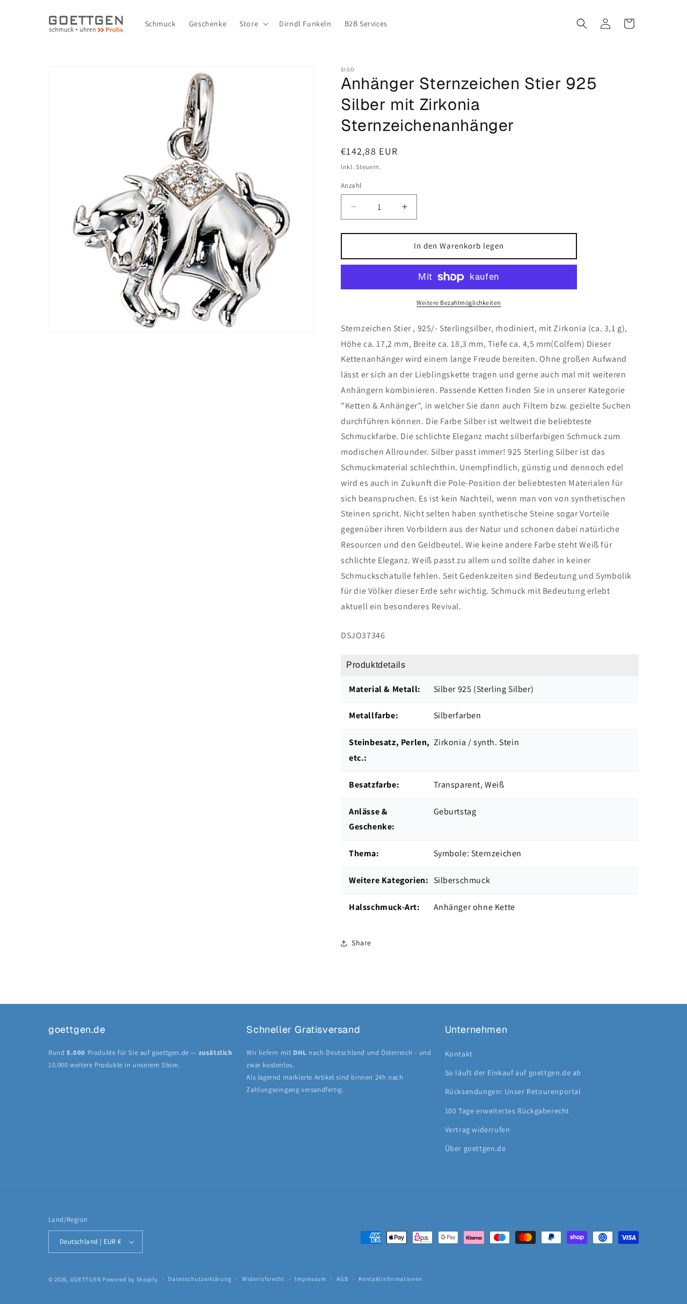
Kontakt (459, 1054)
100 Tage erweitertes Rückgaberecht (507, 1111)
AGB (342, 1279)
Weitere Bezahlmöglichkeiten (458, 302)
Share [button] (361, 943)
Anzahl (351, 185)
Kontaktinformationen (390, 1279)
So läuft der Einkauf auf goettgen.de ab (513, 1072)
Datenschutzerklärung (199, 1279)
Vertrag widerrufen (477, 1129)
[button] (253, 23)
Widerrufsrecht (263, 1279)
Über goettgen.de (475, 1148)
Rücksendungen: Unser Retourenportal (513, 1091)
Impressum (310, 1279)
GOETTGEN (85, 1279)
